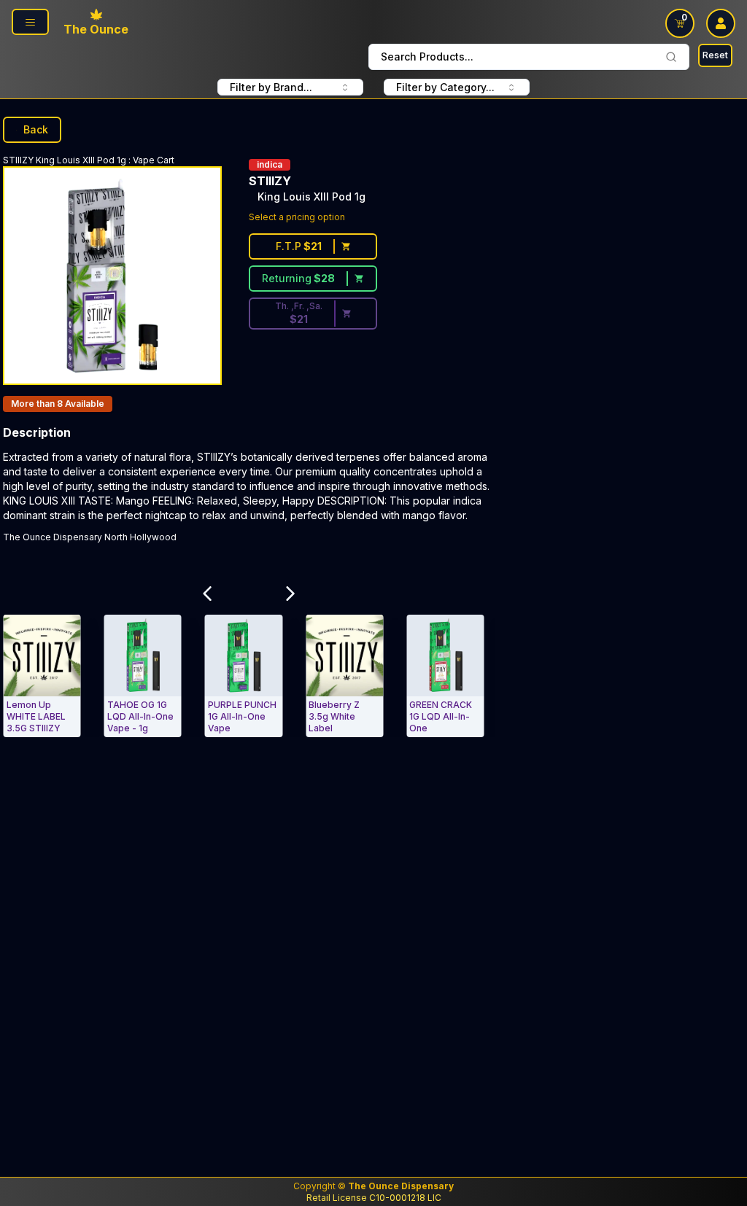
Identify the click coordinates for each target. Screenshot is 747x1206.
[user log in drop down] (720, 23)
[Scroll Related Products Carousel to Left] (208, 593)
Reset (715, 55)
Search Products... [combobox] (427, 56)
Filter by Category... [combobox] (445, 87)
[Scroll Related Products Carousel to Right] (290, 593)
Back (35, 129)
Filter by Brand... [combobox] (271, 87)
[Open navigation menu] (30, 22)
